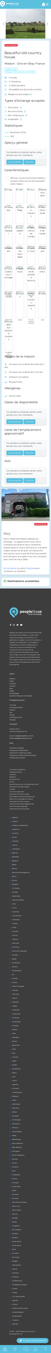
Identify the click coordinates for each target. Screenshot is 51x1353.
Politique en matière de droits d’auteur (23, 755)
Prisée (11, 681)
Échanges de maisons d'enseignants (22, 796)
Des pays (12, 720)
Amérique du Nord (16, 707)
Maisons (12, 679)
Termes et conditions (16, 748)
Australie (12, 774)
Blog (11, 688)
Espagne (12, 777)
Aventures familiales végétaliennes (21, 804)
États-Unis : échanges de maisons (21, 799)
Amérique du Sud (15, 717)
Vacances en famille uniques (19, 787)
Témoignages (14, 693)
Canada (12, 789)
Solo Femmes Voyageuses (18, 806)
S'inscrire (29, 162)
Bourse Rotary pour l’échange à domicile (23, 784)
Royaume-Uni (14, 779)
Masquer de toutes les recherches (20, 72)
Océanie (12, 710)
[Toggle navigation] (47, 4)
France (11, 782)
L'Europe (12, 705)
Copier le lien (11, 69)
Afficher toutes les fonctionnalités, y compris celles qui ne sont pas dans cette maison (28, 181)
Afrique (12, 715)
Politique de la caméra (17, 758)
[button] (11, 44)
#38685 (22, 45)
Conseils (12, 686)
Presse (11, 691)
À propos (12, 683)
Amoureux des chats (16, 791)
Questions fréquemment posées (20, 696)
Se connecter (14, 162)
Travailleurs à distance (17, 769)
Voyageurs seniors (15, 772)
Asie (10, 712)
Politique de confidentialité (18, 750)
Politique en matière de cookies (20, 753)
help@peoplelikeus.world (24, 736)
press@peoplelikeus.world (22, 738)
